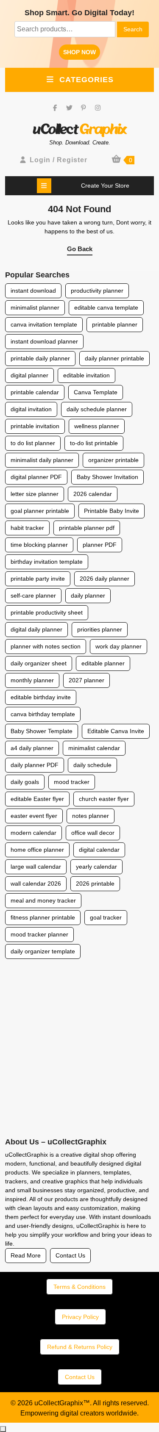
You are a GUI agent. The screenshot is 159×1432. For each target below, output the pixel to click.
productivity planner (97, 290)
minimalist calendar (94, 748)
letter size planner (35, 493)
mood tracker (71, 781)
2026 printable (95, 883)
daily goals (25, 781)
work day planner (118, 646)
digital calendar (99, 849)
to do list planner (33, 443)
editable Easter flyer (37, 798)
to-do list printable (94, 443)
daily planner (88, 595)
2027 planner (86, 680)
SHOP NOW (81, 54)
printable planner (114, 324)
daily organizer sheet (39, 663)
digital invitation (31, 409)
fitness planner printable (43, 917)
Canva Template (95, 392)
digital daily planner (36, 629)
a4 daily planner (32, 748)
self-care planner (33, 595)
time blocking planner (39, 544)
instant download (33, 290)
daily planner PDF (35, 765)
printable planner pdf (86, 527)
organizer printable (113, 460)
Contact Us (70, 1255)
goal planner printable (40, 510)
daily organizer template (43, 951)
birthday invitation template (47, 561)
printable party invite (38, 578)
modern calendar (33, 832)
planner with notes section (46, 646)
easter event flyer (34, 815)
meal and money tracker (43, 900)
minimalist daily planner (42, 460)
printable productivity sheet (47, 612)
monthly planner (32, 680)
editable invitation (86, 375)
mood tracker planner (39, 934)
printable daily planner (40, 358)
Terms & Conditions (79, 1286)
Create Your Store (105, 185)
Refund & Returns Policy (79, 1346)
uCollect (79, 129)
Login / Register (58, 159)
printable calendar (35, 392)
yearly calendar (96, 866)
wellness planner (96, 426)
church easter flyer (104, 798)
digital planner (29, 375)
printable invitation (35, 426)
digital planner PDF (36, 477)
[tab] (44, 185)
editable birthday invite (41, 697)
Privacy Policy (80, 1316)
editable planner (103, 663)
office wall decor (92, 832)
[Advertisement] (79, 1049)
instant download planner (44, 341)
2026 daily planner (104, 578)
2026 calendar (92, 493)
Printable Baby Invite (111, 510)
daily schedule (92, 765)
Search (132, 29)
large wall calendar (36, 866)
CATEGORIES (86, 79)
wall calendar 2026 (36, 883)
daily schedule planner (97, 409)
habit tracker (27, 527)
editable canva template (106, 307)
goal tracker (106, 917)
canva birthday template (43, 714)
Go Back (79, 250)
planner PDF (100, 544)
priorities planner (99, 629)
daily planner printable (114, 358)
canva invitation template (44, 324)
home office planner (37, 849)
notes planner (90, 815)
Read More (26, 1255)
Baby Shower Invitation (107, 477)
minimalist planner (35, 307)
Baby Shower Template (42, 731)
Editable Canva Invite (115, 731)
